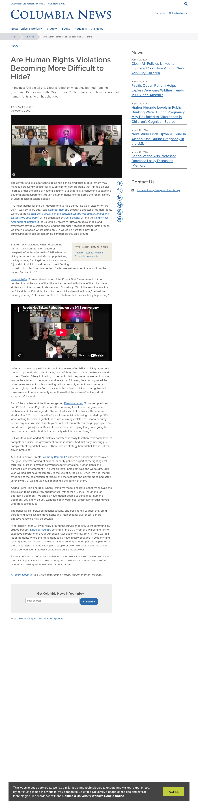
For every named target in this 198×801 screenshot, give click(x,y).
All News (30, 36)
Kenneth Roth (56, 210)
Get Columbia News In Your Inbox (60, 593)
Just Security (72, 218)
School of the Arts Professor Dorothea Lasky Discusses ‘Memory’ (153, 160)
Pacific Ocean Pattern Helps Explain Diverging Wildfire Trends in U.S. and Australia (157, 90)
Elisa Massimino (73, 403)
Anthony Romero (53, 457)
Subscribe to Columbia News (171, 13)
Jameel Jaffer (19, 279)
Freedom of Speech (51, 618)
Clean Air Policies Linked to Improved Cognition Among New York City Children (157, 68)
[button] (120, 183)
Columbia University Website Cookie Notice (93, 796)
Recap (15, 46)
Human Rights (27, 618)
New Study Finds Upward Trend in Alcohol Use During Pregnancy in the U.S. (158, 138)
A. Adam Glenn (20, 575)
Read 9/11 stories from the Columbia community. (89, 254)
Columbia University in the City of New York (38, 3)
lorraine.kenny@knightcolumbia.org (158, 190)
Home (14, 36)
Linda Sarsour (38, 529)
